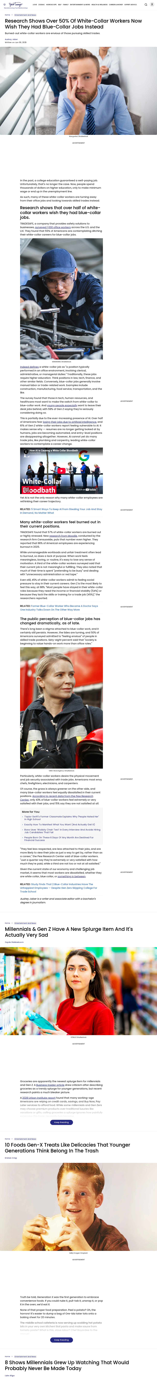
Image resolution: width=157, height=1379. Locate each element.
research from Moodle (63, 536)
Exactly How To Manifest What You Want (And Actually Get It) (59, 824)
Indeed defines (29, 367)
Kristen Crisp (11, 1158)
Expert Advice (130, 4)
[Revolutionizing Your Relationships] (16, 4)
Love (35, 4)
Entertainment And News (25, 15)
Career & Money (116, 4)
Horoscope (51, 4)
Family (66, 4)
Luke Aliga (9, 1375)
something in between (71, 876)
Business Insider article (50, 1085)
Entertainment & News (80, 4)
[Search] (145, 4)
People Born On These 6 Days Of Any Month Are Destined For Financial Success (59, 838)
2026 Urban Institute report (39, 1098)
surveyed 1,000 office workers (53, 227)
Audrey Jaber (11, 39)
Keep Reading (61, 1122)
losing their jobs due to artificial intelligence (69, 422)
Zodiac (41, 4)
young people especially (62, 405)
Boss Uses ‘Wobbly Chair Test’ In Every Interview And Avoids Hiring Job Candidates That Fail (62, 831)
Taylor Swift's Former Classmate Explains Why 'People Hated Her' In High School (61, 818)
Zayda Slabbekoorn (14, 942)
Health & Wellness (99, 4)
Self (59, 4)
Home (7, 15)
